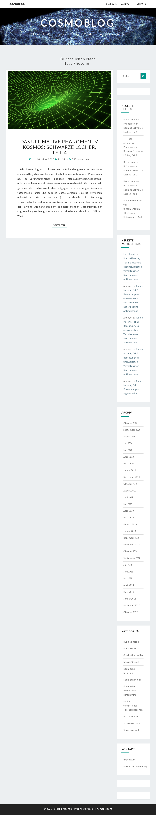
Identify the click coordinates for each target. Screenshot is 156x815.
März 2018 (128, 591)
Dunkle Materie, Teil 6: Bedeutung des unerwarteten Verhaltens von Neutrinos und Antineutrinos (133, 298)
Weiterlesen (60, 225)
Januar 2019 (129, 531)
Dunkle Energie (131, 641)
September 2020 (131, 429)
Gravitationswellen (133, 655)
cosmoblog (17, 4)
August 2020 (129, 436)
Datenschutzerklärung (135, 766)
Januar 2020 (129, 470)
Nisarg (108, 808)
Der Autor (142, 3)
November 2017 (131, 605)
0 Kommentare (81, 159)
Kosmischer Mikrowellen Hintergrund (129, 690)
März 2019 (128, 517)
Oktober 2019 (130, 483)
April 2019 (128, 510)
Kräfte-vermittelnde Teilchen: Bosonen (133, 705)
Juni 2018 (128, 571)
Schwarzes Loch (131, 723)
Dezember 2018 (131, 537)
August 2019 (129, 490)
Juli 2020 (128, 443)
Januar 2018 (129, 598)
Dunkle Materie (131, 648)
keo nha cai (129, 254)
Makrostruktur (131, 716)
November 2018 (131, 544)
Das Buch (125, 3)
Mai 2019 (127, 504)
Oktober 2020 (130, 423)
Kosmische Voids (132, 679)
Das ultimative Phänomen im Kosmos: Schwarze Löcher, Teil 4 (59, 147)
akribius (63, 159)
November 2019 (131, 476)
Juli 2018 (128, 564)
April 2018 (128, 585)
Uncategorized (131, 730)
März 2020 (128, 463)
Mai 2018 (127, 578)
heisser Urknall (131, 661)
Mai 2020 (127, 450)
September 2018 (131, 558)
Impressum (129, 759)
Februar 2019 (130, 524)
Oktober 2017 (130, 612)
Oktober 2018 (130, 551)
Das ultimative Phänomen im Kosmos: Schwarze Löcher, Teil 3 (133, 147)
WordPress (86, 808)
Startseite (111, 3)
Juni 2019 (128, 497)
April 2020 (128, 456)
